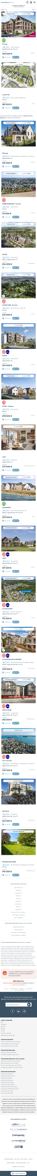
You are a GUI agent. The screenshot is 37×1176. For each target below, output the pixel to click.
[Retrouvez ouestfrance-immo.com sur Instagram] (24, 1011)
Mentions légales (11, 1162)
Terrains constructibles (18, 932)
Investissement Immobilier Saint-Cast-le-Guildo (12, 1067)
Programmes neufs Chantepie (8, 1084)
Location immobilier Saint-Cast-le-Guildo (10, 1041)
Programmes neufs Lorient (7, 1091)
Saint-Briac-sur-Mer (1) (18, 915)
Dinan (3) (18, 895)
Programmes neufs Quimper (7, 1082)
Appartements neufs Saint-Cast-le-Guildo (10, 1061)
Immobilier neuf (13, 988)
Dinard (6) (18, 890)
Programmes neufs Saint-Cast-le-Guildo (12, 1058)
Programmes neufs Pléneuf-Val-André (9, 1088)
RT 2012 (2, 1031)
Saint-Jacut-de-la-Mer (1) (18, 912)
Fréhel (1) (18, 906)
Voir (14, 57)
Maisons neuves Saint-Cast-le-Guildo (9, 1063)
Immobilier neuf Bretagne (8, 1071)
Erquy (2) (18, 898)
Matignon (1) (18, 904)
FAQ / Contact (24, 1159)
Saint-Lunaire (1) (18, 917)
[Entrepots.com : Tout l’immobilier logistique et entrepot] (18, 1136)
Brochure (7, 57)
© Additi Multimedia (8, 1159)
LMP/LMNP (3, 1024)
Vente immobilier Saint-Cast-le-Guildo (10, 1043)
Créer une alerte (20, 1173)
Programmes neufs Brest (6, 1078)
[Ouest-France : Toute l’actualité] (18, 1147)
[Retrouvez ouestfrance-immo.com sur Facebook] (13, 1011)
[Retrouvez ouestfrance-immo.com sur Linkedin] (18, 1011)
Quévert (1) (18, 909)
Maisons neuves (18, 929)
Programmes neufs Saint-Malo (8, 1076)
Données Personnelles (21, 1162)
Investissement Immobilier (18, 935)
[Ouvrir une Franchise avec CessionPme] (18, 1141)
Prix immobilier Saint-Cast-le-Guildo (9, 1046)
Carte (2, 9)
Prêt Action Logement (6, 1033)
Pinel (2, 1022)
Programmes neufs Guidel (7, 1093)
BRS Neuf (3, 1026)
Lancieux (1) (18, 901)
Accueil (6, 988)
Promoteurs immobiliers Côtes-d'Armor (10, 1054)
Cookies (30, 1159)
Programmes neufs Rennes (7, 1073)
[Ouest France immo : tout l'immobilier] (18, 1119)
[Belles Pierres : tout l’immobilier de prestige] (18, 1130)
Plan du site (17, 1159)
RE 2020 (3, 1028)
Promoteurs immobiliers (8, 1050)
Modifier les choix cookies (18, 1166)
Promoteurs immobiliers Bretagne (8, 1052)
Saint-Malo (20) (18, 887)
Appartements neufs (18, 927)
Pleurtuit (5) (18, 893)
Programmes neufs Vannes (7, 1080)
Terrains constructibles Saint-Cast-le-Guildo (11, 1065)
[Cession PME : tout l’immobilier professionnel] (18, 1125)
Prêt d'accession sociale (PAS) (7, 1035)
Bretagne (21, 988)
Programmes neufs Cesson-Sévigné (9, 1086)
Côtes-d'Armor (29, 988)
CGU (28, 1162)
